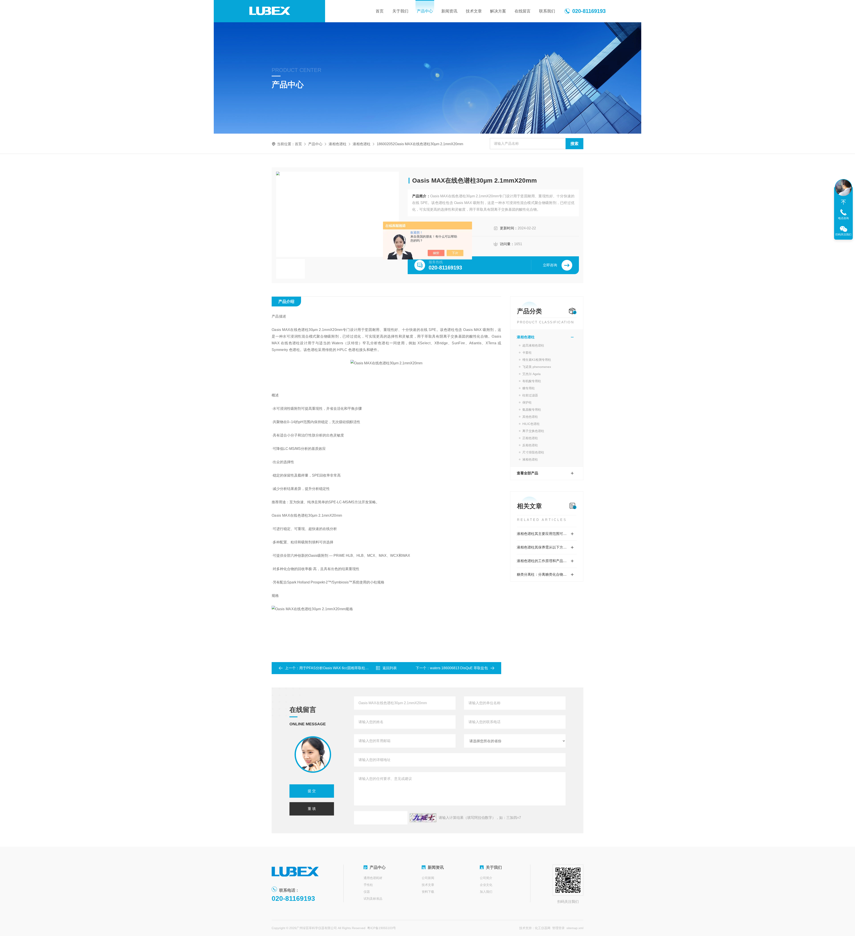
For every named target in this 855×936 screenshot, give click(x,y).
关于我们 (400, 11)
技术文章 (474, 11)
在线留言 (523, 11)
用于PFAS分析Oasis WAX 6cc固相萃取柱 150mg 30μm (343, 668)
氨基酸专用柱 (531, 409)
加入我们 (486, 891)
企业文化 (486, 885)
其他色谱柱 (530, 416)
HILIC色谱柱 (531, 424)
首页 (380, 11)
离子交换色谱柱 (533, 431)
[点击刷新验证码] (423, 817)
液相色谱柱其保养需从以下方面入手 (545, 547)
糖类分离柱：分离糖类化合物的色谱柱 (547, 574)
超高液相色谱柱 (533, 345)
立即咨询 (550, 265)
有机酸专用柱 (531, 381)
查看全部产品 (527, 473)
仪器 (367, 891)
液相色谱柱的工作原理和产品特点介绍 (547, 561)
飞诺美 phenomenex (536, 367)
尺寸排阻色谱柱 (533, 452)
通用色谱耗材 (373, 878)
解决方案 (498, 11)
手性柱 (368, 885)
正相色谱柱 (530, 438)
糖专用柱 (528, 388)
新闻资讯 (449, 11)
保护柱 (527, 402)
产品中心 (425, 11)
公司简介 (486, 878)
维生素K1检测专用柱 (536, 359)
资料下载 (428, 891)
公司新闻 (428, 878)
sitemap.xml (574, 928)
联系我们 (547, 11)
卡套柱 (527, 352)
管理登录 (558, 928)
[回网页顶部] (843, 202)
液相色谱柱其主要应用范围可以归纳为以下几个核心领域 (547, 534)
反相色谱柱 (530, 445)
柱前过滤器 (530, 395)
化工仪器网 (542, 928)
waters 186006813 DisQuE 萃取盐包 (459, 668)
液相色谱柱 (337, 144)
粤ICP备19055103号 (381, 928)
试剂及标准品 (373, 898)
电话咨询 (843, 218)
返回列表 (390, 668)
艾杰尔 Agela (531, 374)
